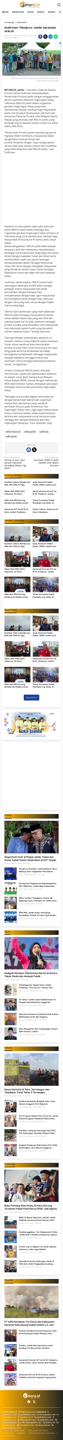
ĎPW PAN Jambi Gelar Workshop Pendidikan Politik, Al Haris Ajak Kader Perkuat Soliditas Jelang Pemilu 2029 (37, 914)
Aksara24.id (44, 1425)
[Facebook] (28, 449)
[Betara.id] (30, 4)
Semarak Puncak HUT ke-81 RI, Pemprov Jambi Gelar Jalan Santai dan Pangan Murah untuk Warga (45, 492)
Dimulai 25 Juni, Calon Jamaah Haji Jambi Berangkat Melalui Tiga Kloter (15, 463)
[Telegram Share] (50, 36)
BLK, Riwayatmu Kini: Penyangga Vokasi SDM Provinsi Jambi (38, 1030)
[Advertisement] (31, 190)
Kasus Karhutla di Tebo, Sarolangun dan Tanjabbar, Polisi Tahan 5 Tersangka (26, 1091)
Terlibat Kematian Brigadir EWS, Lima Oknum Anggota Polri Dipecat (37, 1102)
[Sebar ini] (40, 36)
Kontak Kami (8, 1433)
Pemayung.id (8, 1425)
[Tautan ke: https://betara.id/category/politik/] (57, 816)
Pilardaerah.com (28, 1419)
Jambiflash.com (27, 1414)
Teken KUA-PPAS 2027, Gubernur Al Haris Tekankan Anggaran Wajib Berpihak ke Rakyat (17, 492)
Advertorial (8, 38)
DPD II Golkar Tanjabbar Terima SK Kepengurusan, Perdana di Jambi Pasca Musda (38, 899)
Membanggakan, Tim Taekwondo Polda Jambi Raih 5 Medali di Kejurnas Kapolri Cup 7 (38, 1233)
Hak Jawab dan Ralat (38, 1430)
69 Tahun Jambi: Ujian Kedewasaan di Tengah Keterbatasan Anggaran (37, 1000)
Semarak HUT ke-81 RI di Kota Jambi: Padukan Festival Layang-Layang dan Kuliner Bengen (16, 510)
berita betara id (13, 431)
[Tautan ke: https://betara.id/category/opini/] (57, 932)
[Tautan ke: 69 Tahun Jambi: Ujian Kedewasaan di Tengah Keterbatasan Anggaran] (10, 1004)
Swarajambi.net (33, 1422)
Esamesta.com (9, 1419)
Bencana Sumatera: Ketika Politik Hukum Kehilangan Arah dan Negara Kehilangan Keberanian (38, 1015)
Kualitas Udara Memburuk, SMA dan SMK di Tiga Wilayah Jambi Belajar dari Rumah (17, 483)
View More (31, 697)
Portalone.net (27, 1425)
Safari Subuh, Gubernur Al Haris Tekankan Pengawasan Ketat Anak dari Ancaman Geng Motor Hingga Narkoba (46, 510)
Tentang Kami (8, 1436)
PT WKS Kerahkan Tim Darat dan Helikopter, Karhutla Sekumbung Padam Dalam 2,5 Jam (29, 1323)
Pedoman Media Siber (14, 1430)
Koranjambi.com (47, 1414)
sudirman (44, 431)
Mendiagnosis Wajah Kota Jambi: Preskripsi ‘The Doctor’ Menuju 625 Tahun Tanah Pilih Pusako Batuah (35, 986)
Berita (16, 38)
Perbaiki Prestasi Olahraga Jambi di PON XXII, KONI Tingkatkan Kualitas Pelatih (36, 1262)
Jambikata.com (44, 1417)
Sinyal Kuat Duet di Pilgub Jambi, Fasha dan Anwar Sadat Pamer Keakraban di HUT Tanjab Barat (30, 858)
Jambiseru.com (9, 1414)
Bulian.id (50, 1422)
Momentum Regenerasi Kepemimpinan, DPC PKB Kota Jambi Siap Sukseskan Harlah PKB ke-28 (38, 884)
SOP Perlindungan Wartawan (41, 1433)
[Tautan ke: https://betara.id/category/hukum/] (57, 1048)
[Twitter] (34, 449)
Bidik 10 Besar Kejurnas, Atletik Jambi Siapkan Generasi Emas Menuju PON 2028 (37, 1218)
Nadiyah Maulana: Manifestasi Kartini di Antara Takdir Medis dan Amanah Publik (30, 975)
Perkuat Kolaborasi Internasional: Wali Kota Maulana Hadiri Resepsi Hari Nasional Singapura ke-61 (38, 1332)
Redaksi (21, 1433)
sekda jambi (30, 431)
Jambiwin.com (46, 1419)
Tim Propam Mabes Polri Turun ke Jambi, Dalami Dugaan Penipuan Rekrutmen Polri (38, 1117)
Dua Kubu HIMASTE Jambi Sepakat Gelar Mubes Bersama (46, 461)
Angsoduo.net (9, 1417)
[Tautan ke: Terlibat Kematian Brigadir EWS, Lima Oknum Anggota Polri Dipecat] (10, 1105)
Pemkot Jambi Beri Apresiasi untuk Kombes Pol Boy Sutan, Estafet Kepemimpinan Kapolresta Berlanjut (36, 1346)
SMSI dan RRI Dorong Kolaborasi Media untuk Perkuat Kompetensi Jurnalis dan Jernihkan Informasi (16, 501)
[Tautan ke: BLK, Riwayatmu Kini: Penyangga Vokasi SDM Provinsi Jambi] (10, 1033)
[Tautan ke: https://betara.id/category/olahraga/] (57, 1164)
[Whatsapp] (55, 36)
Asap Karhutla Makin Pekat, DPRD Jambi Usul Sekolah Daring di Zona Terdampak (44, 483)
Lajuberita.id (26, 1417)
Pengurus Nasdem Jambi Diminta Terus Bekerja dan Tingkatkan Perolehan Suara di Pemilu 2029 (38, 870)
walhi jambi (11, 436)
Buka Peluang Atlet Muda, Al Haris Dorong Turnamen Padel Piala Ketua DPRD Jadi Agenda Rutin (31, 1207)
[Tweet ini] (45, 36)
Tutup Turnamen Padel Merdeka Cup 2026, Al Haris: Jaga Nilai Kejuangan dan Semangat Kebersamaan (45, 501)
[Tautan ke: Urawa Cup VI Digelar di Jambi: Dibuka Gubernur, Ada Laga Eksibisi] (10, 1251)
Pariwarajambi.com (11, 1422)
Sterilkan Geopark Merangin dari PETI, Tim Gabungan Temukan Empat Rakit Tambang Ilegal (37, 1131)
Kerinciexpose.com (11, 1427)
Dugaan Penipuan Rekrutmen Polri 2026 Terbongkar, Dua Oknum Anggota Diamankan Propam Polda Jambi (38, 1146)
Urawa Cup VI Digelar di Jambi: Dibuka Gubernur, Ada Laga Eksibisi (37, 1247)
